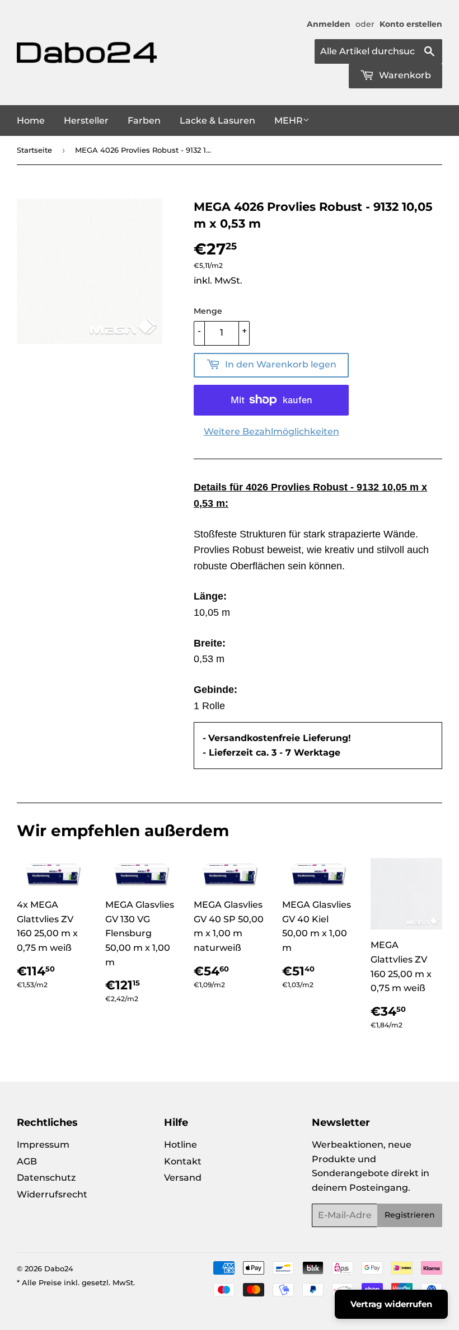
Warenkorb (404, 75)
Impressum (43, 1144)
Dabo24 (58, 1268)
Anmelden (328, 24)
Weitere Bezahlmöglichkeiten (271, 431)
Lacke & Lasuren (217, 120)
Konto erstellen (411, 24)
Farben (144, 120)
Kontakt (183, 1161)
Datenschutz (46, 1177)
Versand (183, 1177)
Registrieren (410, 1215)
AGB (27, 1161)
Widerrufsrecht (52, 1194)
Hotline (180, 1144)
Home (31, 120)
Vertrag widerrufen (391, 1304)
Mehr (288, 120)
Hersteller (86, 120)
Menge (208, 311)
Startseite (34, 149)
